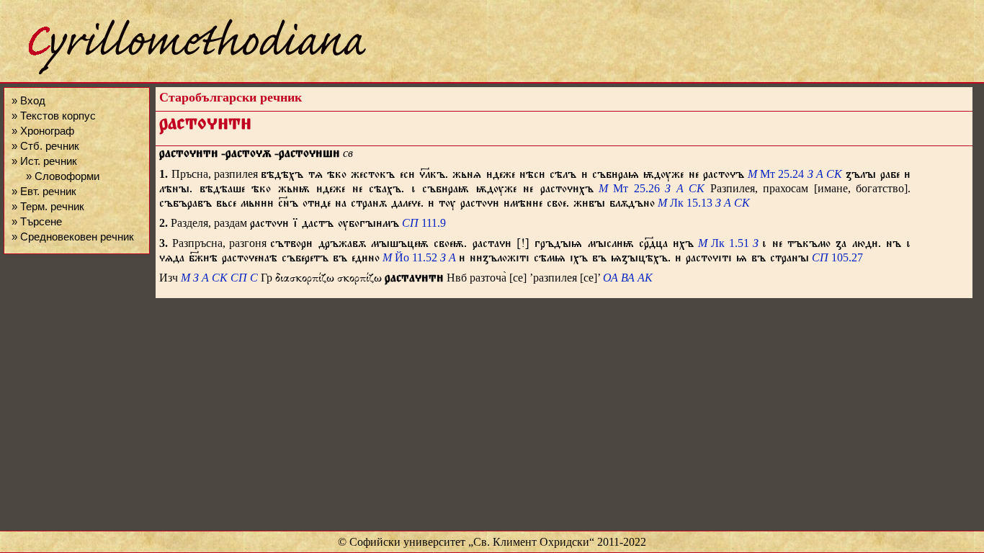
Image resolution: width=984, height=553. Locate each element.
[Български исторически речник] (184, 72)
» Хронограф (43, 131)
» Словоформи (62, 176)
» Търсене (37, 221)
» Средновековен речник (73, 236)
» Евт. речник (44, 191)
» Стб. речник (45, 146)
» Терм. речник (48, 206)
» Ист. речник (44, 161)
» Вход (28, 100)
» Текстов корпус (54, 115)
